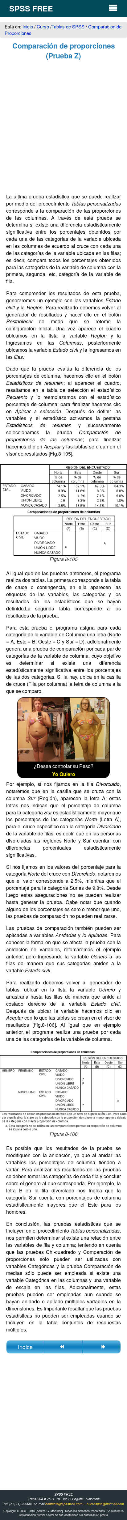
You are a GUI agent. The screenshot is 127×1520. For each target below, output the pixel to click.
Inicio (28, 26)
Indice (25, 1347)
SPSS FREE (31, 8)
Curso (43, 26)
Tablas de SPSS (67, 26)
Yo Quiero (63, 774)
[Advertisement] (63, 127)
